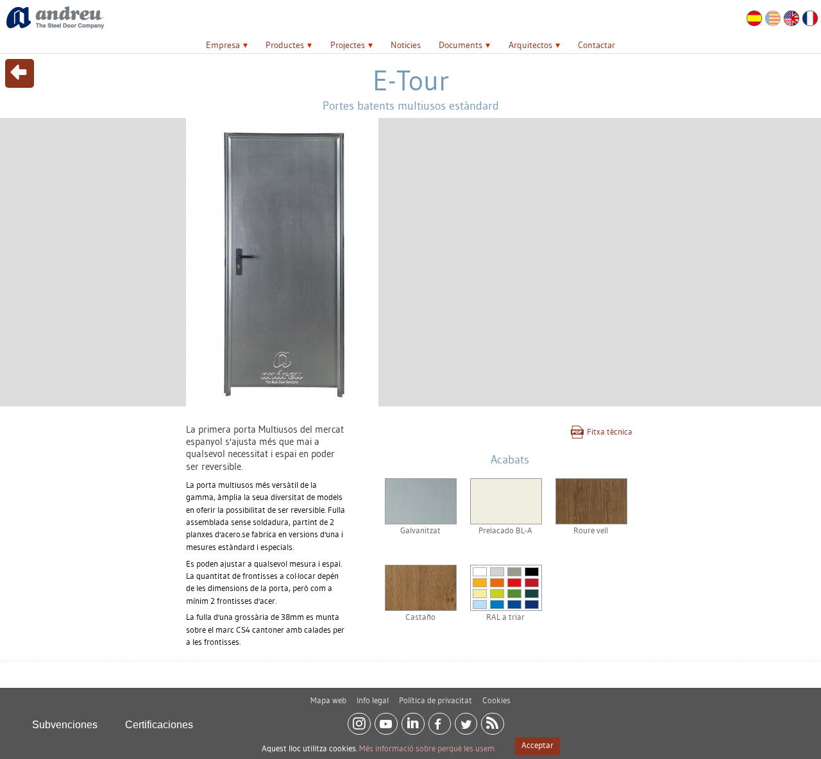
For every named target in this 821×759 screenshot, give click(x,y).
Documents (460, 45)
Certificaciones (159, 724)
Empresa (223, 45)
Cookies (496, 700)
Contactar (596, 45)
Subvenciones (64, 724)
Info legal (373, 700)
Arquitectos (530, 45)
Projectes (347, 45)
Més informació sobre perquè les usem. (427, 748)
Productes (285, 45)
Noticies (406, 45)
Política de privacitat (435, 700)
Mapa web (328, 700)
